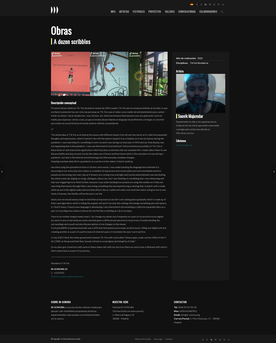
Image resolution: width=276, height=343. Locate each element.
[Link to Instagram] (214, 4)
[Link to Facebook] (201, 4)
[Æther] (274, 171)
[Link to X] (197, 4)
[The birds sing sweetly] (2, 171)
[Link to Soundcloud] (223, 4)
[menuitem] (113, 11)
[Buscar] (222, 11)
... (194, 133)
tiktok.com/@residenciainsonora (67, 276)
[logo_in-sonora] (54, 10)
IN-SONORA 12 (184, 145)
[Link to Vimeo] (210, 4)
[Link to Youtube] (205, 4)
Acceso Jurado (74, 339)
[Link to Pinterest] (218, 4)
